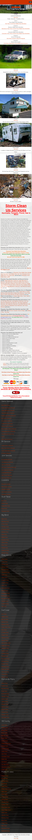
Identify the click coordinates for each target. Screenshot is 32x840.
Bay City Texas (4, 619)
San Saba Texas (5, 764)
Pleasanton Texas (5, 511)
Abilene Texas (4, 683)
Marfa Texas (4, 534)
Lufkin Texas (4, 585)
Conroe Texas (4, 561)
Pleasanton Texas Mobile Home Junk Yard (12, 274)
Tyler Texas (3, 606)
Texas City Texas (5, 671)
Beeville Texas (4, 503)
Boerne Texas (4, 730)
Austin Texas (4, 725)
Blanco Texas (4, 732)
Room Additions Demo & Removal (8, 428)
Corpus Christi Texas (5, 627)
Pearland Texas (4, 656)
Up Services (16, 210)
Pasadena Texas (5, 653)
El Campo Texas (5, 632)
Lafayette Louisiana (5, 489)
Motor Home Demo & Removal (8, 448)
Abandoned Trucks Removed (15, 305)
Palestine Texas (4, 601)
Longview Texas (4, 582)
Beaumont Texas (5, 624)
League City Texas (5, 645)
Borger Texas (4, 691)
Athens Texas (4, 559)
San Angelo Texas (5, 717)
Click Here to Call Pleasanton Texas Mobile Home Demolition (16, 375)
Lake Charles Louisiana (6, 492)
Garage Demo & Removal (7, 423)
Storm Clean (16, 206)
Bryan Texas (4, 783)
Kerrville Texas (4, 746)
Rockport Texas (4, 664)
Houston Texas (4, 640)
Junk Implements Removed (11, 304)
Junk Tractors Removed (6, 475)
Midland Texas (4, 537)
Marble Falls (4, 759)
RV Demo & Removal (19, 294)
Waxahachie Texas (5, 828)
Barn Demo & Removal (10, 283)
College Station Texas (6, 789)
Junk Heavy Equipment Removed (8, 467)
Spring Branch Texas (5, 767)
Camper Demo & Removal (7, 445)
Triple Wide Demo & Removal (11, 282)
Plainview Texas (4, 714)
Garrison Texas (4, 567)
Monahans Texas (5, 539)
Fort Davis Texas (5, 526)
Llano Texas (4, 753)
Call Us (4, 363)
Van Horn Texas (4, 553)
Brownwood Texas (5, 693)
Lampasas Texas (5, 748)
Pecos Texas (4, 545)
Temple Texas (4, 823)
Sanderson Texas (5, 550)
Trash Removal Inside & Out (7, 434)
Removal (22, 293)
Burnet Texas (4, 738)
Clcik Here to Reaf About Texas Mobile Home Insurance (16, 43)
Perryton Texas (4, 712)
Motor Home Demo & (10, 293)
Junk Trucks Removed (6, 477)
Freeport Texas (4, 635)
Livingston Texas (5, 580)
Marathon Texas (4, 532)
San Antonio (4, 761)
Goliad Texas (4, 508)
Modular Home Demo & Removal (8, 415)
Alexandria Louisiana (5, 484)
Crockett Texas (4, 564)
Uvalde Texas (4, 769)
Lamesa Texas (4, 699)
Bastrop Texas (4, 778)
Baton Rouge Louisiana (6, 486)
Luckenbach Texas (5, 756)
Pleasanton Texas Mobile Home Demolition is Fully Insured (16, 385)
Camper (15, 296)
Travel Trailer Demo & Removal (8, 450)
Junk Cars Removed (5, 464)
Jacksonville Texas (5, 572)
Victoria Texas (4, 674)
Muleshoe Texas (5, 706)
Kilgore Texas (4, 574)
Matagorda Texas (5, 648)
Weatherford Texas (5, 831)
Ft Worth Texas (4, 796)
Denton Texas (4, 794)
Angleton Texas (4, 616)
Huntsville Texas (5, 569)
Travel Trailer (26, 296)
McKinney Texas (5, 817)
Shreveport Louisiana (6, 494)
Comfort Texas (4, 740)
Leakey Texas (4, 751)
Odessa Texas (4, 542)
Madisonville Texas (5, 588)
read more (16, 17)
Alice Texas (4, 500)
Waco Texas (4, 825)
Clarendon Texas (5, 696)
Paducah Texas (4, 709)
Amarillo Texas (4, 685)
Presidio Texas (4, 547)
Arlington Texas (4, 775)
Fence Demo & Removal (21, 283)
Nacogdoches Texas (5, 598)
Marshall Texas (4, 590)
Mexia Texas (4, 820)
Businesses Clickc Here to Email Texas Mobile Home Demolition (16, 28)
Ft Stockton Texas (5, 529)
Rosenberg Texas (5, 666)
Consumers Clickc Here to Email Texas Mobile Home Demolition (16, 33)
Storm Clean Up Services (6, 439)
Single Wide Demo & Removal (8, 410)
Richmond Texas (5, 661)
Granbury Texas (4, 804)
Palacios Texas (4, 650)
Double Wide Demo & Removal (11, 280)
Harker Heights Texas (6, 810)
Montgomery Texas (5, 593)
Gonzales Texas (4, 802)
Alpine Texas (4, 518)
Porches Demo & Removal (14, 285)
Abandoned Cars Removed (11, 302)
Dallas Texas (4, 791)
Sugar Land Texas (5, 669)
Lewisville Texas (5, 815)
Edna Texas (4, 629)
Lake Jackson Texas (5, 643)
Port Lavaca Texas (5, 658)
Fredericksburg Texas (6, 743)
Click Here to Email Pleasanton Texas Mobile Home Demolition (16, 372)
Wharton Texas (4, 677)
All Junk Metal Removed (6, 301)
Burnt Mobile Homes (5, 405)
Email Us (5, 364)
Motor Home (17, 293)
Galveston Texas (5, 637)
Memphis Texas (4, 704)
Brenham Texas (4, 781)
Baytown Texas (4, 622)
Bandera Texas (4, 727)
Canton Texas (4, 786)
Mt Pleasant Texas (5, 595)
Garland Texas (4, 799)
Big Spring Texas (5, 688)
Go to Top (16, 838)
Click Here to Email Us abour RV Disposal (16, 38)
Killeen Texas (4, 812)
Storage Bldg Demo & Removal (13, 286)
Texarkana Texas (5, 603)
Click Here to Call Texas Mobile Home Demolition (15, 23)
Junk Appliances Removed (17, 301)
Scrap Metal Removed (22, 304)
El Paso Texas (4, 524)
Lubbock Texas (4, 701)
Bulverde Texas (4, 735)
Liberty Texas (4, 577)
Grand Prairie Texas (5, 807)
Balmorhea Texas (5, 521)
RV (1, 297)
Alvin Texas (4, 614)
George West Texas (5, 506)
